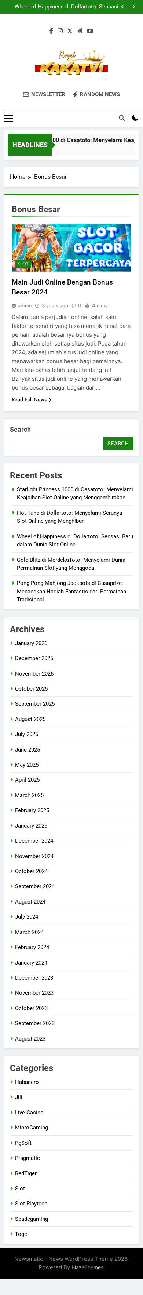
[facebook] (51, 31)
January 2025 (31, 825)
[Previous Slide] (123, 7)
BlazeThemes (87, 1267)
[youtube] (90, 31)
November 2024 (34, 856)
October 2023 (31, 1008)
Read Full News (29, 399)
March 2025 (29, 795)
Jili (18, 1097)
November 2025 (34, 673)
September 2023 (35, 1023)
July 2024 (26, 917)
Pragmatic (27, 1158)
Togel (22, 1234)
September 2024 (35, 886)
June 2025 (27, 749)
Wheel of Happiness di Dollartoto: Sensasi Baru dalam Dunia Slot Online (66, 7)
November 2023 (34, 993)
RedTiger (26, 1173)
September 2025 (35, 704)
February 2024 (32, 947)
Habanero (27, 1082)
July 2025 (26, 734)
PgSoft (23, 1143)
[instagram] (60, 31)
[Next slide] (134, 7)
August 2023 (30, 1038)
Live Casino (29, 1112)
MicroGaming (31, 1127)
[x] (70, 31)
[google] (80, 31)
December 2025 (34, 658)
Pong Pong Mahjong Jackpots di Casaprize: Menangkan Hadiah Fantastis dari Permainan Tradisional (71, 591)
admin (25, 305)
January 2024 (31, 962)
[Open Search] (122, 118)
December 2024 (34, 841)
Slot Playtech (31, 1203)
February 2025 (32, 810)
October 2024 (31, 871)
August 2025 (30, 719)
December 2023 (34, 977)
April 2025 (27, 780)
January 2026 (31, 643)
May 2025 (26, 765)
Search (20, 429)
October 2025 (31, 689)
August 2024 (30, 901)
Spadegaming (31, 1219)
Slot (23, 264)
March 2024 (29, 932)
